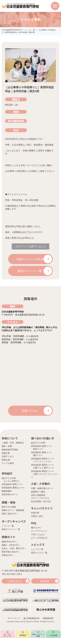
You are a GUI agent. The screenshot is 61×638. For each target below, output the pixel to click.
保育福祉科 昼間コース (12, 484)
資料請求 (44, 581)
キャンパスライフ (42, 508)
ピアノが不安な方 (39, 538)
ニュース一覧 (37, 549)
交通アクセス (30, 410)
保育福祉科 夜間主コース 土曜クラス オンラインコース (44, 474)
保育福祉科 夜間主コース (13, 488)
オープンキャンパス (14, 521)
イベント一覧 (30, 30)
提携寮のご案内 (38, 492)
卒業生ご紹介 (37, 516)
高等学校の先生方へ (11, 552)
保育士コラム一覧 (39, 552)
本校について (10, 438)
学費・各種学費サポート (42, 488)
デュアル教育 (8, 463)
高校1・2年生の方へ (11, 545)
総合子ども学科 (38, 443)
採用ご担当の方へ (10, 513)
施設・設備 (7, 446)
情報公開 (6, 460)
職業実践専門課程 (10, 450)
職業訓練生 (7, 491)
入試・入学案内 (40, 484)
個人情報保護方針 (31, 618)
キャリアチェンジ (39, 531)
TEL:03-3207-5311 (12, 574)
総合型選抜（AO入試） (41, 501)
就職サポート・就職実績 (13, 510)
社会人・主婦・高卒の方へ (14, 548)
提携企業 (6, 453)
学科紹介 (7, 473)
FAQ (33, 523)
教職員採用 (48, 618)
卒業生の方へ (8, 555)
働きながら (36, 527)
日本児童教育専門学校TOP (12, 30)
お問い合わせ (15, 581)
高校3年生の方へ (9, 541)
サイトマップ (14, 618)
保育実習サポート (10, 494)
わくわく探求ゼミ (12, 481)
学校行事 (35, 513)
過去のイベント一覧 (29, 271)
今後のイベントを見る (29, 259)
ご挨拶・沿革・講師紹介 (13, 443)
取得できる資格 (9, 507)
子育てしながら (38, 534)
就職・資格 (8, 502)
